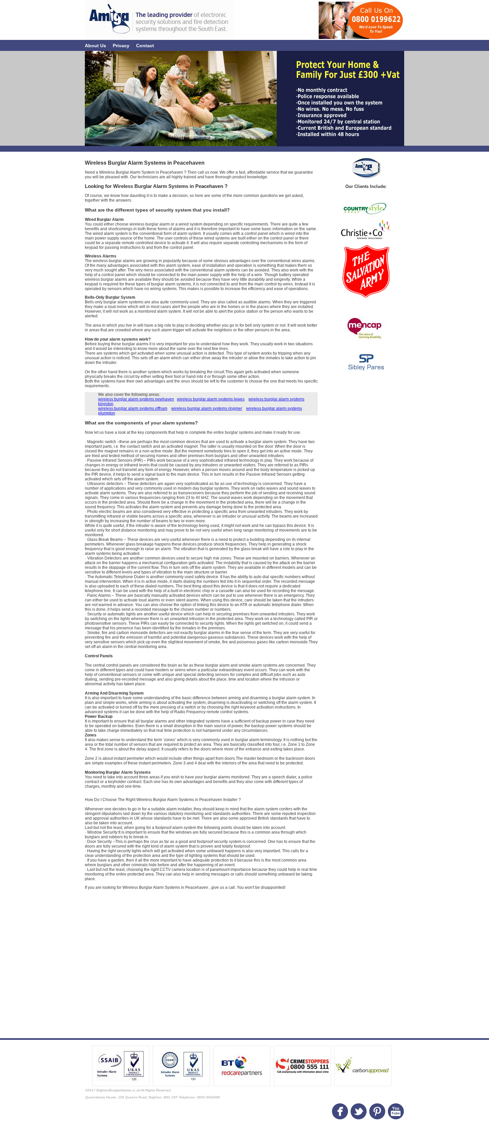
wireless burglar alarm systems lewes (210, 399)
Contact (145, 45)
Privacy (121, 45)
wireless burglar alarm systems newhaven (136, 399)
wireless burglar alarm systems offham (132, 408)
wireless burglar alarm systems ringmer (206, 408)
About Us (95, 45)
